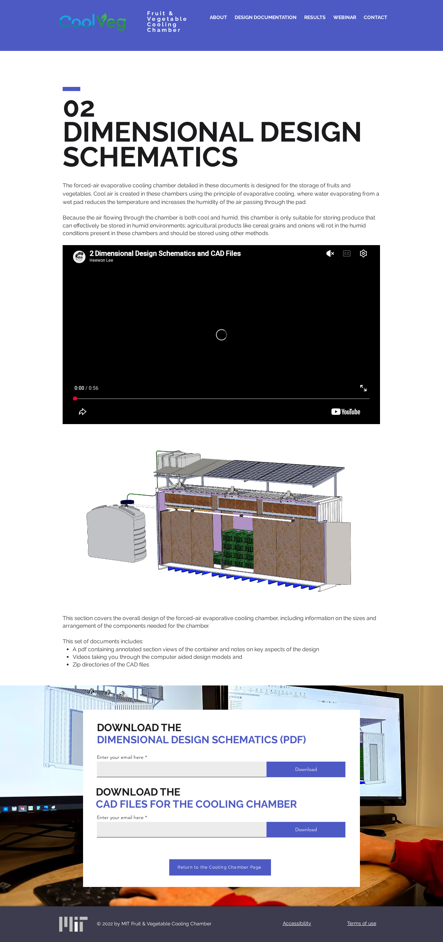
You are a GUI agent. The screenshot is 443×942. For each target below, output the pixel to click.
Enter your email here (120, 757)
